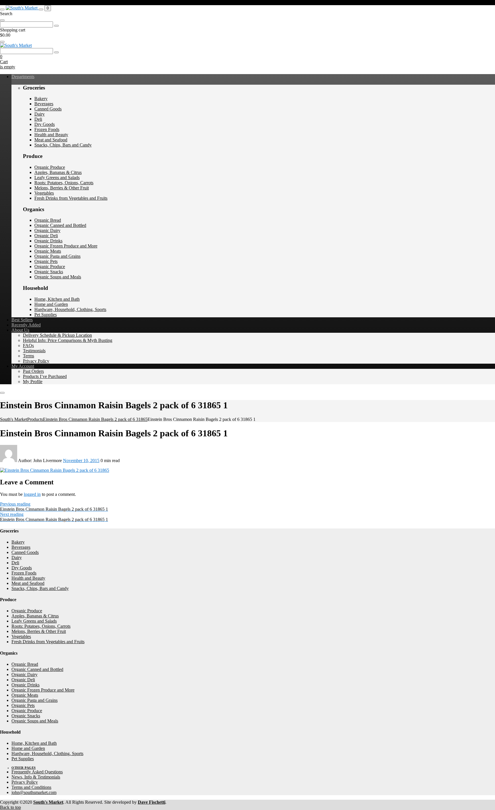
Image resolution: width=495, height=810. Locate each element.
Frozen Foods (46, 129)
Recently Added (26, 324)
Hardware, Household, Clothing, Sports (70, 309)
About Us (20, 330)
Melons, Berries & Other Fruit (61, 187)
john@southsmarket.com (33, 792)
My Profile (32, 381)
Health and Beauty (51, 134)
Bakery (41, 98)
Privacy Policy (36, 361)
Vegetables (44, 193)
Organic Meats (47, 251)
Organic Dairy (47, 230)
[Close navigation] (2, 393)
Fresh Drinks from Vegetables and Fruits (70, 198)
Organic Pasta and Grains (57, 256)
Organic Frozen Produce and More (65, 245)
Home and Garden (51, 304)
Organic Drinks (48, 240)
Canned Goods (48, 108)
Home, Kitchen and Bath (57, 299)
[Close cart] (2, 42)
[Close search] (2, 20)
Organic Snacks (48, 271)
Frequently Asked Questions (37, 771)
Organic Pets (46, 261)
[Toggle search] (41, 9)
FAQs (28, 345)
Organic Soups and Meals (57, 276)
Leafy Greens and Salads (57, 177)
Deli (38, 119)
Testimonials (34, 350)
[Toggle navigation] (2, 9)
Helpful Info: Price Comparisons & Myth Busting (67, 340)
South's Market (48, 802)
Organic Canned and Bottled (60, 225)
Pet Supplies (45, 314)
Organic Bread (47, 220)
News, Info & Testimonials (35, 777)
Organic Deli (46, 235)
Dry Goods (44, 124)
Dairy (39, 114)
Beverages (43, 103)
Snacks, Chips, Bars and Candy (63, 144)
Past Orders (33, 371)
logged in (32, 494)
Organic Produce (49, 167)
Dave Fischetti (151, 802)
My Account (22, 366)
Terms (28, 355)
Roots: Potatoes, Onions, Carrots (63, 182)
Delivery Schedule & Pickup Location (57, 335)
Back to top (10, 807)
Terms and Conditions (31, 787)
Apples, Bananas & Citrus (58, 172)
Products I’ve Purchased (45, 376)
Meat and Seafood (50, 139)
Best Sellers (22, 319)
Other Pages (23, 767)
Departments (22, 76)
